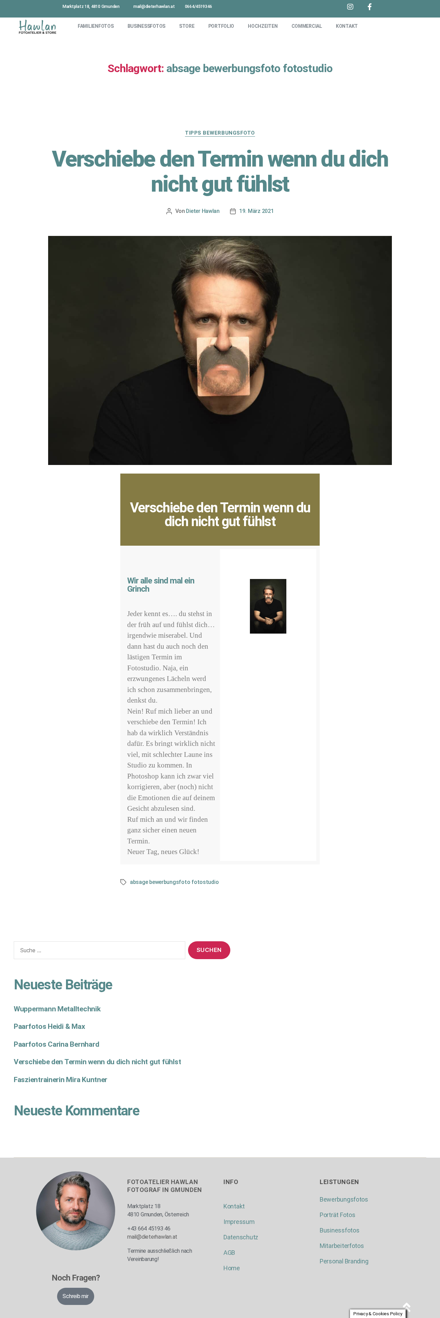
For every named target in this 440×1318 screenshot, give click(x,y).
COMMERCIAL (307, 26)
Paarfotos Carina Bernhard (56, 1044)
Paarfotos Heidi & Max (49, 1026)
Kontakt (234, 1206)
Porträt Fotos (337, 1214)
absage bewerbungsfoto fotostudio (174, 882)
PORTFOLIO (221, 26)
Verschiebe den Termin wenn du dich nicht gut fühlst (220, 171)
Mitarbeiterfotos (342, 1245)
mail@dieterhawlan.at (152, 1237)
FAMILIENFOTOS (96, 26)
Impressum (239, 1221)
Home (231, 1268)
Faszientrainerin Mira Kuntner (60, 1080)
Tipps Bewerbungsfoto (220, 133)
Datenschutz (240, 1237)
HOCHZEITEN (262, 26)
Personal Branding (344, 1261)
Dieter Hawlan (203, 211)
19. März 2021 (256, 211)
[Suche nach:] (98, 951)
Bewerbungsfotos (344, 1199)
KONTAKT (347, 26)
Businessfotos (340, 1230)
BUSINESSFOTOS (147, 26)
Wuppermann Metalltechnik (57, 1009)
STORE (187, 26)
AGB (229, 1252)
